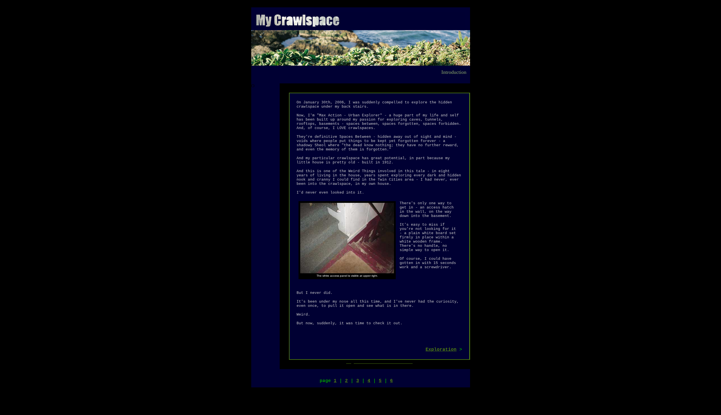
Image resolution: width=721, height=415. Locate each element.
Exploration (441, 349)
